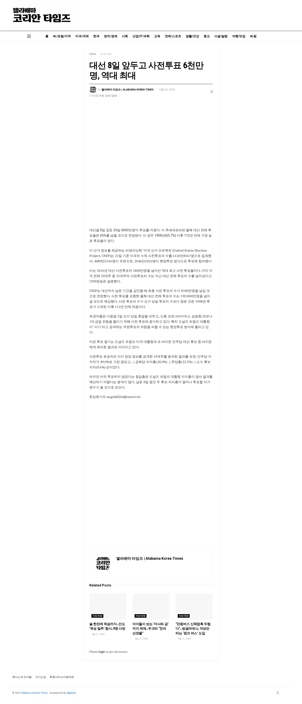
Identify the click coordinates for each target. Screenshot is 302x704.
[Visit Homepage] (43, 15)
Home (92, 54)
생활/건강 (192, 36)
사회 (125, 36)
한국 (96, 36)
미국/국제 (82, 36)
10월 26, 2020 (167, 89)
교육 (157, 36)
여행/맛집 (239, 36)
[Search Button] (288, 36)
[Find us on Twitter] (277, 693)
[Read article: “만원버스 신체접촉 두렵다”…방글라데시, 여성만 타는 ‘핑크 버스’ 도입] (194, 606)
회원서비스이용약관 (62, 677)
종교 (207, 36)
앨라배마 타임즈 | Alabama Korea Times (127, 89)
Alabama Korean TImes (34, 692)
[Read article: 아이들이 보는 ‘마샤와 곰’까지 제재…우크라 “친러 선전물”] (151, 606)
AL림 (253, 36)
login (102, 651)
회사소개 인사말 (22, 677)
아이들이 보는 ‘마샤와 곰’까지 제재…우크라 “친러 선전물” (150, 628)
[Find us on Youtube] (283, 693)
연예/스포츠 (173, 36)
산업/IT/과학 (141, 36)
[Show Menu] (29, 36)
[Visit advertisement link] (151, 166)
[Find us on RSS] (288, 693)
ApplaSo (71, 692)
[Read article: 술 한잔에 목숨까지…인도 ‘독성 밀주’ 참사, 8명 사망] (107, 606)
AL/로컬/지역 (62, 36)
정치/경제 (110, 36)
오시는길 (40, 677)
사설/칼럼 (221, 36)
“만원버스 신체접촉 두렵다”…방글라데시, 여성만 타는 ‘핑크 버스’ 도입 (193, 628)
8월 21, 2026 (98, 634)
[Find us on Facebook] (272, 693)
